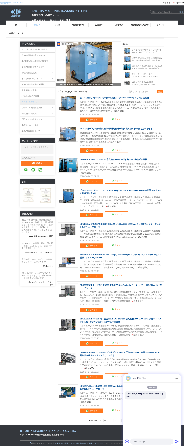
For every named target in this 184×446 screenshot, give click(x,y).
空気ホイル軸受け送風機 (32, 108)
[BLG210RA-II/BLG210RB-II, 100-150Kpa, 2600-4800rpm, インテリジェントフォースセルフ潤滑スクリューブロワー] (68, 260)
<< (105, 420)
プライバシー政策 (47, 443)
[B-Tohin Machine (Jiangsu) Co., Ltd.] (16, 12)
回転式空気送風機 (29, 73)
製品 (36, 24)
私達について (78, 24)
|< (100, 420)
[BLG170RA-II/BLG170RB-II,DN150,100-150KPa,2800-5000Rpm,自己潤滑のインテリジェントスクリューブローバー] (127, 83)
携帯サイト (35, 443)
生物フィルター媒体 (30, 125)
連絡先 (39, 163)
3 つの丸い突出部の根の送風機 (34, 49)
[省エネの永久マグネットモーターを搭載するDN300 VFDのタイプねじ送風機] (127, 51)
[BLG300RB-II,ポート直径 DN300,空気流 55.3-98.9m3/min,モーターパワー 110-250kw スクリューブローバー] (68, 291)
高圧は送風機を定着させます (34, 55)
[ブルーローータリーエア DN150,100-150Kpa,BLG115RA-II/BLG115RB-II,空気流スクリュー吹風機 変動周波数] (127, 75)
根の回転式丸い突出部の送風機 (35, 61)
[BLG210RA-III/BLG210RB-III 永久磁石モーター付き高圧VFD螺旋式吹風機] (127, 67)
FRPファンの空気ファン (32, 119)
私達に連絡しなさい (140, 24)
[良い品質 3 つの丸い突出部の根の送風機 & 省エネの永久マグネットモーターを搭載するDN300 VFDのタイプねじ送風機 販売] (88, 64)
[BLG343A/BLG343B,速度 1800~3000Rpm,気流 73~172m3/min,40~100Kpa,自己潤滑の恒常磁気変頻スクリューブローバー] (68, 391)
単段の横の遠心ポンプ (31, 131)
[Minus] (177, 378)
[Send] (177, 441)
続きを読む (119, 111)
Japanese (179, 3)
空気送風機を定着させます (33, 67)
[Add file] (127, 441)
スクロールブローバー (31, 102)
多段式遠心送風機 (29, 90)
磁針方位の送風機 (29, 113)
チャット (167, 3)
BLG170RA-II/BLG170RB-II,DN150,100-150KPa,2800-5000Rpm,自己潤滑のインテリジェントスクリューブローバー (146, 83)
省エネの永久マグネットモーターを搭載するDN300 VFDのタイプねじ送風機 (89, 84)
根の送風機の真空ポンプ (32, 79)
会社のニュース (16, 33)
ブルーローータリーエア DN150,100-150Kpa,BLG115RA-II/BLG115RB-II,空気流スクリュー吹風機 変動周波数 (147, 75)
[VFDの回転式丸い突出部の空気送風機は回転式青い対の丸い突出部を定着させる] (127, 59)
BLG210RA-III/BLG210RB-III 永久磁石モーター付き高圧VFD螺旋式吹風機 (147, 67)
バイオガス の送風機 (30, 96)
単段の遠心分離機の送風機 (33, 84)
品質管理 (119, 24)
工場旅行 (99, 24)
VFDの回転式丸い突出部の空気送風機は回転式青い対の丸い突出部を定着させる (147, 59)
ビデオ (57, 24)
